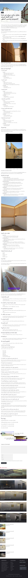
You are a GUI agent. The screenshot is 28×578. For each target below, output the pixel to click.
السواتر (2, 12)
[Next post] (26, 438)
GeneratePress (18, 574)
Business (12, 562)
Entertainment (12, 566)
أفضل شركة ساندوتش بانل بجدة (6, 487)
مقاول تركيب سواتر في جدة (4, 427)
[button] (27, 1)
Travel (11, 570)
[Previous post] (1, 434)
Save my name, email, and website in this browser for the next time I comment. (12, 460)
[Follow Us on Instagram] (23, 562)
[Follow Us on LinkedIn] (24, 562)
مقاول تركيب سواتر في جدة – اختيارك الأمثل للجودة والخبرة (8, 420)
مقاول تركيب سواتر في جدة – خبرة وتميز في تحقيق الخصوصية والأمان (9, 422)
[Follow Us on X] (21, 562)
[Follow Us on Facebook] (20, 562)
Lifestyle (12, 567)
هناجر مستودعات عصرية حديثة (5, 476)
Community (12, 563)
